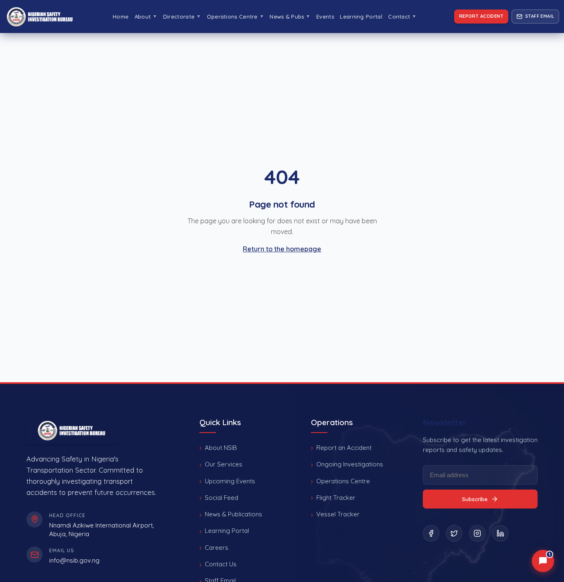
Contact (402, 16)
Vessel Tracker (338, 514)
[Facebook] (431, 533)
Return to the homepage (282, 249)
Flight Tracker (335, 498)
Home (120, 16)
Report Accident (481, 16)
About (146, 16)
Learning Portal (361, 16)
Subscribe (475, 499)
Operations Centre (235, 16)
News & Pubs (290, 16)
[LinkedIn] (500, 533)
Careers (216, 547)
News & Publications (233, 514)
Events (325, 16)
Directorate (182, 16)
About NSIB (221, 448)
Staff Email (540, 16)
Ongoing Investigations (349, 464)
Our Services (223, 464)
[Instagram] (477, 533)
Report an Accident (344, 448)
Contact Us (221, 564)
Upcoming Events (230, 481)
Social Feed (221, 498)
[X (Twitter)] (454, 533)
